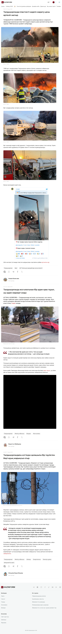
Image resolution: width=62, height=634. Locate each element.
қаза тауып (46, 370)
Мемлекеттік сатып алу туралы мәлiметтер (44, 608)
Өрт (16, 268)
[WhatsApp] (9, 272)
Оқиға (2, 596)
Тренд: (3, 6)
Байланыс (3, 619)
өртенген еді (45, 262)
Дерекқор (43, 6)
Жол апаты (36, 433)
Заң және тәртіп (51, 6)
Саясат (3, 599)
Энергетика (37, 559)
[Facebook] (17, 272)
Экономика (4, 605)
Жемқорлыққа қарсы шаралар (40, 605)
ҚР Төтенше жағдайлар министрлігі (31, 268)
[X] (22, 272)
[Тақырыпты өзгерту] (54, 2)
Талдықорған (8, 268)
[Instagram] (4, 272)
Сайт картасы (5, 616)
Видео (29, 433)
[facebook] (45, 587)
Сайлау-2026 (9, 6)
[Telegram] (13, 272)
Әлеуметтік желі (9, 562)
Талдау (3, 602)
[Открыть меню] (59, 2)
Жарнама (3, 622)
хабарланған (7, 553)
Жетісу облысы (19, 433)
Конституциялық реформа (24, 6)
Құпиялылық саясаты (38, 599)
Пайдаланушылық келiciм (39, 596)
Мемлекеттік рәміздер (38, 602)
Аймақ (29, 559)
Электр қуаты (47, 559)
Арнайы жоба (35, 6)
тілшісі (13, 303)
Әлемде (3, 608)
